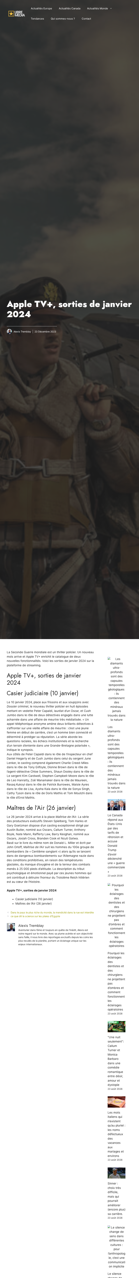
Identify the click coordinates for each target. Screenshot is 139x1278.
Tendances (37, 18)
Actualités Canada (69, 8)
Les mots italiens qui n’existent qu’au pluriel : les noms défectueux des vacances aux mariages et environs (116, 1134)
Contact (86, 18)
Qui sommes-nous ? (63, 18)
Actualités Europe (41, 8)
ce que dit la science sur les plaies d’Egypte (35, 916)
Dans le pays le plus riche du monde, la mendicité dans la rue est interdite (52, 912)
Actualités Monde (97, 8)
